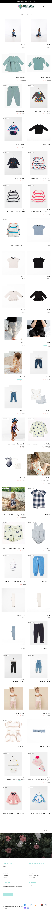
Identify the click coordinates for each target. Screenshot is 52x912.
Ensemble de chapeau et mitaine (16, 779)
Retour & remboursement (34, 871)
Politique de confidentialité (34, 875)
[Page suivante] (30, 822)
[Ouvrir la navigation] (2, 6)
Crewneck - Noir (45, 144)
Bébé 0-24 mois (6, 868)
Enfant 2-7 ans (6, 871)
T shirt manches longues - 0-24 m (40, 178)
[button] (19, 146)
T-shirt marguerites (19, 713)
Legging (48, 46)
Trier (46, 830)
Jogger (23, 343)
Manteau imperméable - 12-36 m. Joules (14, 813)
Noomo (4, 866)
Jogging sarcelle (20, 111)
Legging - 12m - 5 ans (19, 681)
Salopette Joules (45, 681)
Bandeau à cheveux (45, 746)
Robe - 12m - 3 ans (20, 178)
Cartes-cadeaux (32, 868)
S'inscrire (8, 894)
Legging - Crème (20, 615)
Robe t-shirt (21, 746)
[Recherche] (46, 6)
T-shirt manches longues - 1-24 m (15, 211)
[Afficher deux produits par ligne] (2, 830)
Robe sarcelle (21, 78)
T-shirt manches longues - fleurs (15, 46)
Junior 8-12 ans (6, 873)
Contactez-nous (32, 877)
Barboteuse (47, 514)
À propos (5, 877)
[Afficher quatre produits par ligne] (4, 830)
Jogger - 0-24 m (46, 581)
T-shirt (48, 245)
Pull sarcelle (46, 78)
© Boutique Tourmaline (9, 904)
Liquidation (5, 875)
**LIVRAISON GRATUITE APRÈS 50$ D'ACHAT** (26, 1)
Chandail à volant (20, 311)
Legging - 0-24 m (45, 648)
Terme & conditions (33, 873)
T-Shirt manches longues (18, 245)
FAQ (29, 866)
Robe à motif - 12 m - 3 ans (42, 111)
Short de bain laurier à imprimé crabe (14, 548)
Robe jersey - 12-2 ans (19, 144)
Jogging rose (46, 713)
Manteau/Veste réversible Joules (40, 813)
